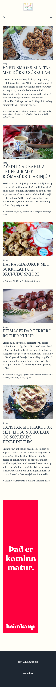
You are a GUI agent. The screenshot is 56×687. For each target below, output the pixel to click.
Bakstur (24, 111)
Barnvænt (33, 111)
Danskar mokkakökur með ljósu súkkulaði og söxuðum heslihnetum (27, 434)
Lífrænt (26, 374)
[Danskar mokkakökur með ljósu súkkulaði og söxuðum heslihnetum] (28, 401)
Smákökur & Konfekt (23, 114)
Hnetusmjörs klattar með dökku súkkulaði (27, 70)
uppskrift (44, 114)
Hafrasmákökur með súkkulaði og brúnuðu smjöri (26, 269)
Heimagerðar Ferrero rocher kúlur (27, 333)
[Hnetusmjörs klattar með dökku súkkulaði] (28, 42)
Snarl (36, 114)
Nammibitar (8, 114)
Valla (5, 117)
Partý (19, 211)
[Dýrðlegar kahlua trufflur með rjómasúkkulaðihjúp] (28, 141)
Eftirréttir (9, 211)
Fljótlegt (42, 111)
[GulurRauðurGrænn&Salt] (28, 7)
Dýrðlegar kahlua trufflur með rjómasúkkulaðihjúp (26, 171)
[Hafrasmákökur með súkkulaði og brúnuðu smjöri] (28, 239)
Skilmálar (28, 673)
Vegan (11, 117)
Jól (15, 211)
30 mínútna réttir (12, 111)
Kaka (49, 111)
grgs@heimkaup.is (28, 661)
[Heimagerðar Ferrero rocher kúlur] (28, 305)
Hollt (16, 374)
